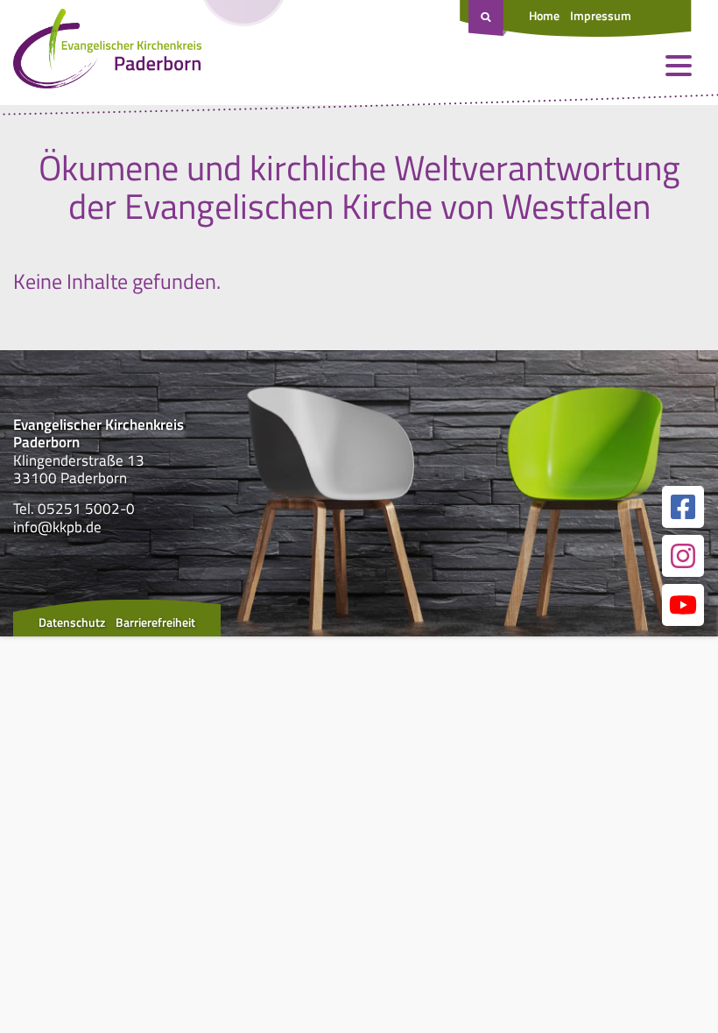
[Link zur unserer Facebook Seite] (683, 507)
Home (544, 15)
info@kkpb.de (57, 527)
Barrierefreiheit (155, 622)
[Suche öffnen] (487, 18)
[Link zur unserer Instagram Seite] (683, 556)
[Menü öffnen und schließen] (678, 66)
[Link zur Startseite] (107, 52)
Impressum (600, 15)
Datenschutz (72, 622)
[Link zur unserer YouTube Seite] (683, 605)
